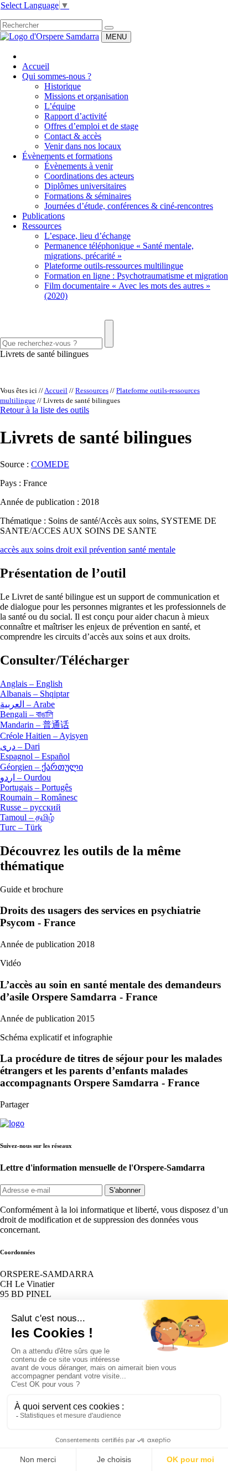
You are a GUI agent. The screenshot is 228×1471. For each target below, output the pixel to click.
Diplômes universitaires (85, 186)
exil (81, 549)
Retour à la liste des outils (44, 410)
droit (65, 549)
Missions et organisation (86, 96)
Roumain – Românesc (38, 797)
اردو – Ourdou (25, 777)
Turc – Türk (21, 827)
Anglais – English (31, 683)
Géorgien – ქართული (41, 767)
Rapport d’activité (75, 116)
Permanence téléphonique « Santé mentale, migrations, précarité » (119, 251)
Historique (62, 86)
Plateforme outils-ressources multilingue (113, 265)
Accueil (35, 66)
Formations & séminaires (87, 196)
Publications (43, 216)
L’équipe (59, 106)
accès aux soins (28, 549)
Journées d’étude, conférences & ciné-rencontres (128, 206)
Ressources (41, 226)
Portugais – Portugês (36, 787)
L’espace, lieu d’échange (87, 236)
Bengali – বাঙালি (26, 714)
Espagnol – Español (35, 756)
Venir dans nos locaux (82, 146)
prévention (108, 549)
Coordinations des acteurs (89, 176)
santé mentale (151, 549)
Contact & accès (72, 136)
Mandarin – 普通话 (34, 724)
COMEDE (50, 464)
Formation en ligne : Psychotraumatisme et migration (136, 275)
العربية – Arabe (27, 704)
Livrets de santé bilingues (44, 354)
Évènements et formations (67, 156)
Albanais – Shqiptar (34, 693)
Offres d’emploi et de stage (91, 126)
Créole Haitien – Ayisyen (44, 735)
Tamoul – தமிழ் (27, 817)
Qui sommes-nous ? (56, 76)
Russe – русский (30, 807)
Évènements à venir (78, 166)
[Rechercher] (109, 27)
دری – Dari (20, 746)
